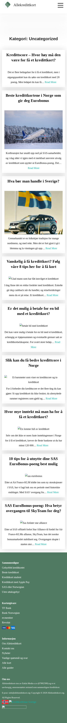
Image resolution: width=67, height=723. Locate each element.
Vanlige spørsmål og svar (15, 658)
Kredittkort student (11, 577)
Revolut (6, 622)
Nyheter (6, 653)
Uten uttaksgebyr (11, 592)
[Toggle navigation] (60, 4)
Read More (50, 82)
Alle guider (7, 667)
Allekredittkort (24, 5)
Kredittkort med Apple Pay (16, 582)
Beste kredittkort (10, 572)
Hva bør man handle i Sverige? (33, 181)
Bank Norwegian (11, 613)
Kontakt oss (8, 648)
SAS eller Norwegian (13, 587)
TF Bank (6, 608)
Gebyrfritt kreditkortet (13, 567)
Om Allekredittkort (11, 643)
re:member (7, 617)
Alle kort (6, 662)
